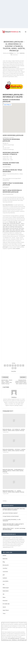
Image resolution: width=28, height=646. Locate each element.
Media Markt (6, 591)
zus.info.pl (22, 638)
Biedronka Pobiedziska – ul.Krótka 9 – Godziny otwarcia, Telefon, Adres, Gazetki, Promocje (14, 450)
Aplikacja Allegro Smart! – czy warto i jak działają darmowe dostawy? (14, 529)
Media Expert (6, 587)
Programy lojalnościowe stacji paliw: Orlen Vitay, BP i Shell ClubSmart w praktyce (14, 509)
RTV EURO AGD (6, 603)
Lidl (13, 248)
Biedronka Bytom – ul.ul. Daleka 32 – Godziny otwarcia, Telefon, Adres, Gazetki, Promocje (14, 430)
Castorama (5, 571)
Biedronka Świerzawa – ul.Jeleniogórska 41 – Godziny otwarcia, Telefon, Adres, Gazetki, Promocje (13, 470)
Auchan (4, 555)
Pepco (4, 597)
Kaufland (18, 248)
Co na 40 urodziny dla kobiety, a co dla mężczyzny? (11, 520)
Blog (4, 561)
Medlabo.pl (14, 639)
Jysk (4, 574)
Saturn (4, 607)
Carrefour (5, 568)
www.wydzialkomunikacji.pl (13, 638)
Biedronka (22, 53)
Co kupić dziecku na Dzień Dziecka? (11, 516)
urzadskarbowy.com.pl (6, 639)
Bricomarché (5, 565)
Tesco (4, 613)
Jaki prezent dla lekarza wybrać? (10, 513)
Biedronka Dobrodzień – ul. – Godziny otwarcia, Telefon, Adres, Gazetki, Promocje (13, 491)
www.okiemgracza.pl (22, 639)
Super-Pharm (6, 610)
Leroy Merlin (5, 581)
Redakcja (11, 53)
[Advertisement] (14, 14)
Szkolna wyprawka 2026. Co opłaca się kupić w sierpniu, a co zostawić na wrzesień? (13, 524)
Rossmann (5, 600)
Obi (3, 594)
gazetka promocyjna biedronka (9, 67)
